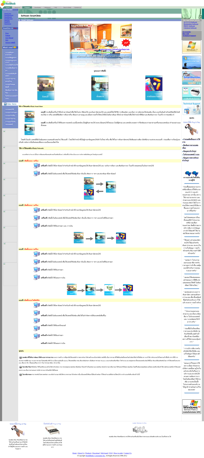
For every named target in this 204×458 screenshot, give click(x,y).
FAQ (111, 453)
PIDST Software (189, 26)
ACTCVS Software (190, 22)
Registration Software (191, 24)
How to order (118, 453)
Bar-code (186, 34)
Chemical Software (190, 28)
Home (74, 453)
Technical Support (189, 36)
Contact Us (128, 453)
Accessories (187, 32)
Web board (104, 453)
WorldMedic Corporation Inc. (95, 456)
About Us (81, 453)
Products (88, 453)
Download (96, 453)
